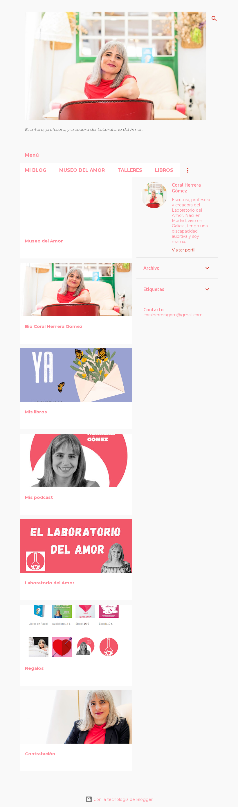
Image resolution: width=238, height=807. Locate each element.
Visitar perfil (183, 250)
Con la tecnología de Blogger (122, 799)
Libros (164, 170)
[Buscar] (214, 19)
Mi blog (35, 170)
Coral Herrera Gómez (186, 187)
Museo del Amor (82, 170)
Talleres (130, 170)
